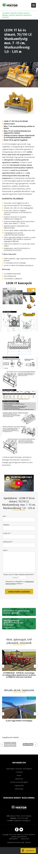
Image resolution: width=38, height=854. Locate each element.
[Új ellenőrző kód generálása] (15, 577)
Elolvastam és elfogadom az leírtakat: (19, 582)
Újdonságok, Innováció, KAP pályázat (19, 769)
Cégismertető (19, 785)
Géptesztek (19, 779)
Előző (2, 666)
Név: (5, 516)
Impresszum (25, 839)
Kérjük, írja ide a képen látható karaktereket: (19, 574)
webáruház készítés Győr (15, 842)
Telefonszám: (8, 542)
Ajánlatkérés (30, 851)
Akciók (19, 775)
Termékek (5, 13)
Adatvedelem (13, 839)
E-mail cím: (7, 533)
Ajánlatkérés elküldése (19, 591)
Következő (35, 666)
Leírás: (5, 550)
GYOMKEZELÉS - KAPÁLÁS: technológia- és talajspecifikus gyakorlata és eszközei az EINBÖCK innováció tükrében (19, 675)
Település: (6, 525)
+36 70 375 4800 (22, 818)
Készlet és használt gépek (19, 782)
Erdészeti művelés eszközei (19, 13)
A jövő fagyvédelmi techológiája (19, 721)
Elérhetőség (19, 789)
